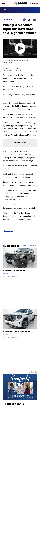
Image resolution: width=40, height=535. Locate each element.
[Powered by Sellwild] (34, 372)
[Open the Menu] (4, 3)
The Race (8, 19)
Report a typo (8, 231)
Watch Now (33, 3)
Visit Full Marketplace (30, 246)
